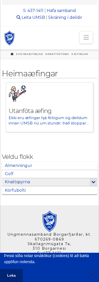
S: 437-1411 (33, 10)
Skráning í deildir (65, 17)
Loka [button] (11, 275)
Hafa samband (61, 10)
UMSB (38, 17)
